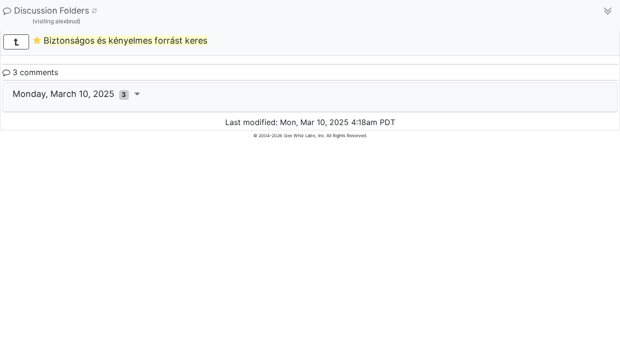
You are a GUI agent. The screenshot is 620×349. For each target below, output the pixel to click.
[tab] (310, 97)
